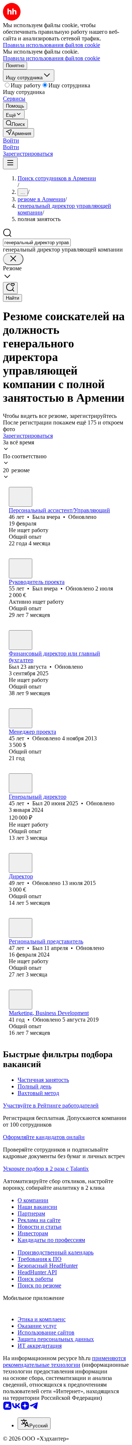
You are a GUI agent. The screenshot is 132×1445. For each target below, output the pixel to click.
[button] (11, 140)
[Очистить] (13, 259)
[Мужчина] (20, 568)
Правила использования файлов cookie (51, 58)
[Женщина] (20, 497)
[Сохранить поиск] (10, 288)
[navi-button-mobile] (10, 163)
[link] (15, 123)
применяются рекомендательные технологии (64, 1361)
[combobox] (37, 242)
